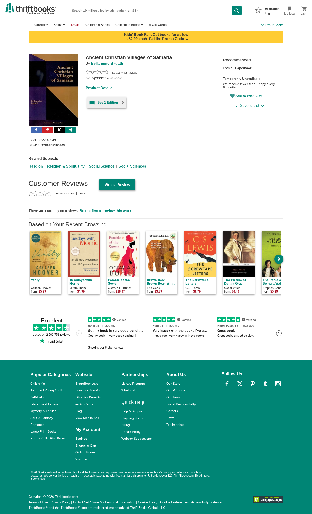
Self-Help (37, 397)
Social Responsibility (181, 404)
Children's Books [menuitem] (97, 25)
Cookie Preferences (174, 502)
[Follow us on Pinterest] (252, 383)
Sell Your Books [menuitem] (272, 25)
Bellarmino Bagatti (107, 63)
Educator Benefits (88, 390)
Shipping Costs (132, 418)
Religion (36, 166)
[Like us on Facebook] (227, 383)
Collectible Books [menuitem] (127, 25)
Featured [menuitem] (38, 25)
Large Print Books (43, 431)
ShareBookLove (86, 383)
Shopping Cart (85, 445)
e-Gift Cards (84, 404)
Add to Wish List (248, 96)
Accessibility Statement (207, 502)
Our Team (173, 397)
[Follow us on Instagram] (277, 383)
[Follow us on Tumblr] (265, 383)
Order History (85, 452)
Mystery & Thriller (43, 411)
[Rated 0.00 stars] (97, 73)
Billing (125, 425)
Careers (172, 411)
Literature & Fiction (44, 404)
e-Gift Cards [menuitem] (158, 25)
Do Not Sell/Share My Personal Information (104, 502)
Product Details (99, 88)
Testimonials (175, 424)
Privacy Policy (60, 502)
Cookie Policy (147, 502)
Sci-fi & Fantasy (41, 418)
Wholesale (128, 390)
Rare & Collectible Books (48, 438)
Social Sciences (132, 166)
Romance (37, 424)
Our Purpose (175, 390)
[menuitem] (272, 9)
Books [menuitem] (57, 25)
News (170, 418)
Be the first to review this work (105, 211)
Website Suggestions (136, 438)
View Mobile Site (87, 418)
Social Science (101, 166)
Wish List (81, 459)
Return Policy (130, 432)
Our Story (173, 383)
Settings (81, 438)
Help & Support (132, 411)
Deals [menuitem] (75, 25)
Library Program (133, 383)
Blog (78, 411)
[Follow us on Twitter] (239, 383)
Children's (37, 383)
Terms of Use (38, 502)
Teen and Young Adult (46, 390)
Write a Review (117, 185)
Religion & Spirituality (66, 166)
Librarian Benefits (88, 397)
